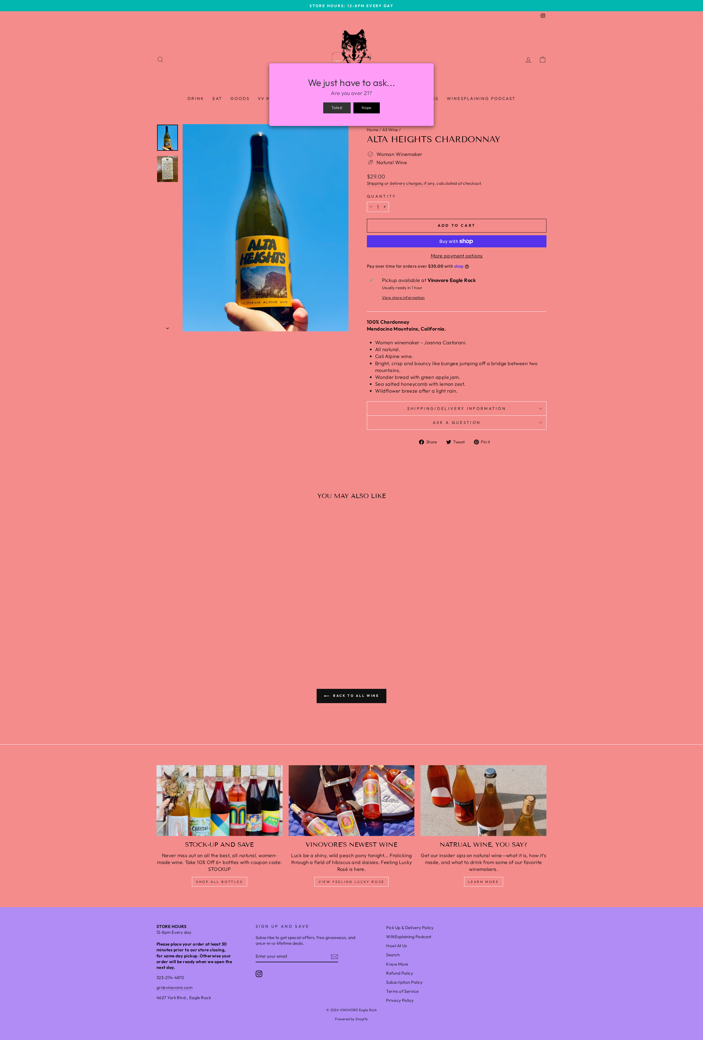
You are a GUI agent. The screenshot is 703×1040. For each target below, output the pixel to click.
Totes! (336, 107)
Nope (366, 107)
